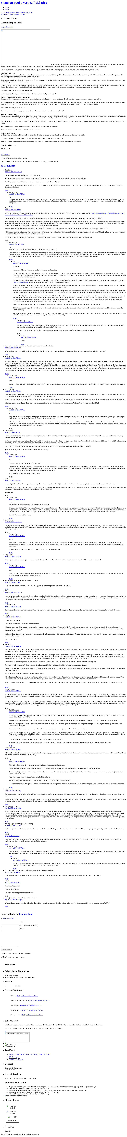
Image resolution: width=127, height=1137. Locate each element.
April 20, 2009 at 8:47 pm (17, 410)
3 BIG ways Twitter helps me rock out (13, 14)
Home (7, 7)
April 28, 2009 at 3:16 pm (13, 646)
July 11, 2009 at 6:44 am (12, 872)
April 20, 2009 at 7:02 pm (13, 556)
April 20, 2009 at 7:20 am (13, 358)
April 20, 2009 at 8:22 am (13, 480)
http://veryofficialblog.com (21, 282)
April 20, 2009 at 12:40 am (13, 172)
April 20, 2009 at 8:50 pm (17, 456)
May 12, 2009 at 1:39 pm (13, 808)
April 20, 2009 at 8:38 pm (17, 377)
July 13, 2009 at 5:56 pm (20, 860)
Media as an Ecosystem (16, 1059)
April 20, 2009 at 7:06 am (17, 194)
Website (21, 929)
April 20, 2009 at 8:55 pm (17, 499)
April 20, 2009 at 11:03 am (13, 522)
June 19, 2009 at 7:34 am (13, 825)
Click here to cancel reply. (8, 918)
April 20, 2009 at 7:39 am (13, 391)
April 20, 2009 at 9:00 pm (17, 536)
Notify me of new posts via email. (13, 957)
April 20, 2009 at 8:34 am (21, 263)
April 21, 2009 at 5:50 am (29, 337)
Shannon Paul (25, 914)
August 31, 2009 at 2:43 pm (13, 899)
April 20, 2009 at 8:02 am (13, 432)
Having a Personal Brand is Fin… (27, 996)
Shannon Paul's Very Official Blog (24, 2)
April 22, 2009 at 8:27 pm (13, 606)
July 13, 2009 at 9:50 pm (12, 882)
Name (21, 921)
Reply (7, 190)
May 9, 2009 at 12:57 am (13, 791)
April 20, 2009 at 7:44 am (17, 244)
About (7, 9)
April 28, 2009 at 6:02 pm (17, 712)
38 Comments (5, 155)
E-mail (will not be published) (28, 925)
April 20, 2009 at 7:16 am (13, 348)
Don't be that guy (14, 1058)
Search (8, 981)
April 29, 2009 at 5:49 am (13, 749)
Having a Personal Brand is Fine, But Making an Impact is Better (29, 1054)
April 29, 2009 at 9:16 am (17, 762)
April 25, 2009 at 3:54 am (13, 617)
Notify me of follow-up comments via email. (17, 953)
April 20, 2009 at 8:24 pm (25, 322)
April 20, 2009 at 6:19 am (13, 210)
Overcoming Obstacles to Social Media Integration (16, 12)
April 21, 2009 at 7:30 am (13, 582)
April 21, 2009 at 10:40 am (13, 593)
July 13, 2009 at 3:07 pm (16, 848)
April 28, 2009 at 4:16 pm (13, 691)
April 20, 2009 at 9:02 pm (17, 567)
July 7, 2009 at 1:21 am (12, 836)
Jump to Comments (7, 27)
